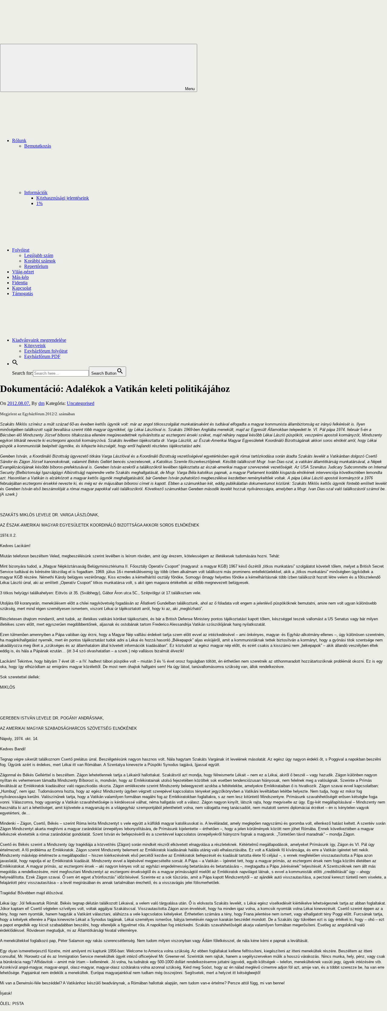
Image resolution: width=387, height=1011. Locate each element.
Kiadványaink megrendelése (39, 340)
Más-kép (20, 277)
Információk (35, 192)
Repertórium (36, 266)
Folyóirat (20, 250)
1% (39, 203)
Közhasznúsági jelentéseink (62, 198)
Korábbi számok (40, 260)
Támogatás (22, 293)
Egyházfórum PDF (42, 356)
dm (41, 403)
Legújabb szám (38, 255)
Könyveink (35, 345)
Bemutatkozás (37, 145)
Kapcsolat (21, 288)
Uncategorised (80, 403)
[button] (15, 363)
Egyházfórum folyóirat (45, 351)
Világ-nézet (23, 271)
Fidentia (20, 282)
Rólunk (19, 140)
